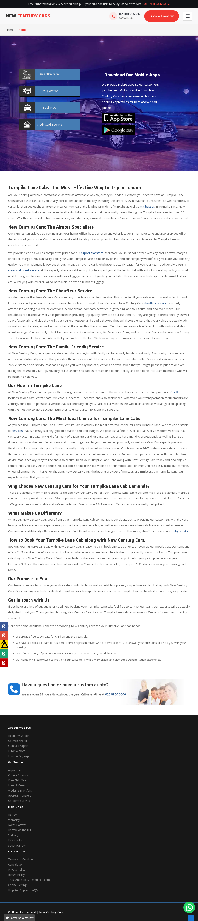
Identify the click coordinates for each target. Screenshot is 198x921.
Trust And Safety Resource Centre (29, 880)
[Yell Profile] (4, 644)
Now (49, 107)
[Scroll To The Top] (191, 918)
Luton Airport (16, 751)
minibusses (147, 206)
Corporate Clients (19, 800)
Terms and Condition (21, 859)
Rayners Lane (16, 840)
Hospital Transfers (19, 795)
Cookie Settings (18, 885)
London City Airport (20, 756)
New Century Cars (51, 912)
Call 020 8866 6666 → (156, 4)
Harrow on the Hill (19, 830)
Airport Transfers (18, 770)
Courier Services (18, 775)
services (17, 431)
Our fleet (176, 392)
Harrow (12, 814)
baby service (180, 531)
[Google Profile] (4, 635)
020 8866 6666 (115, 694)
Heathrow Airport (19, 735)
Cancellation (15, 864)
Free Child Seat (17, 780)
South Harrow (17, 845)
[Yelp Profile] (4, 662)
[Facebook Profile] (4, 626)
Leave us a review (21, 918)
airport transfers (92, 253)
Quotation (49, 91)
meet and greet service (24, 270)
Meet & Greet (16, 785)
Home (10, 30)
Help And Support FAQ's (23, 890)
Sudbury (13, 835)
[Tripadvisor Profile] (4, 653)
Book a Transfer (162, 16)
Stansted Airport (18, 746)
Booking (49, 124)
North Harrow (17, 825)
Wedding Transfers (20, 790)
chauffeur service (155, 303)
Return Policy (16, 875)
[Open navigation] (187, 16)
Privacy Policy (16, 869)
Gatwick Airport (17, 741)
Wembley (14, 820)
